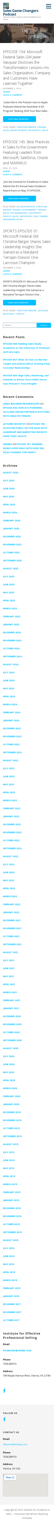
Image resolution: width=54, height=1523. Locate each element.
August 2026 (10, 472)
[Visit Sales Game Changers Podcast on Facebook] (4, 1391)
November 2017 (12, 1312)
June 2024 (9, 680)
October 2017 (11, 1320)
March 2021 (10, 992)
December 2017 (12, 1304)
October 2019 (11, 1128)
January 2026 (11, 528)
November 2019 (12, 1120)
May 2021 (8, 976)
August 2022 (10, 856)
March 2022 (10, 896)
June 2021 (9, 968)
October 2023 (11, 744)
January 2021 (11, 1008)
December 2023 (12, 728)
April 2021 (9, 984)
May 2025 (8, 592)
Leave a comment (13, 95)
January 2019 (11, 1200)
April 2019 (9, 1176)
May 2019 (8, 1168)
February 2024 (11, 712)
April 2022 (9, 888)
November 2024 (12, 640)
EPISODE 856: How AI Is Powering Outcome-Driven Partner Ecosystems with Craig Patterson (26, 411)
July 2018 (8, 1248)
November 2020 (12, 1024)
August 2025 (10, 568)
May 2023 (8, 784)
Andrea (7, 444)
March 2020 (10, 1088)
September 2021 (12, 944)
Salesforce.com (29, 216)
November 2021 (12, 928)
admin (6, 92)
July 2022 (8, 864)
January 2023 (11, 816)
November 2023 (12, 736)
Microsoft (34, 130)
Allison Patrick (26, 206)
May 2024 (8, 688)
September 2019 (12, 1136)
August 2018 (10, 1240)
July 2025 (8, 576)
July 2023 (8, 768)
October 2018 (11, 1224)
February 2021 (11, 1000)
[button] (49, 6)
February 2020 (11, 1096)
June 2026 (9, 488)
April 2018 (9, 1272)
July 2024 (8, 672)
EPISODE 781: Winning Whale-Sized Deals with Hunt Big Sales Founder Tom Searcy (23, 448)
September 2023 (12, 752)
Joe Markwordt (19, 213)
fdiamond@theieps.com (15, 1444)
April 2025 (9, 600)
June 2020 (9, 1064)
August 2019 (10, 1144)
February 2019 (11, 1192)
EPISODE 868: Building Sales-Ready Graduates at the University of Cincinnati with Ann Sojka (26, 347)
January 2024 (11, 720)
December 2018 (12, 1208)
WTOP (19, 219)
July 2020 (8, 1056)
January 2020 (11, 1104)
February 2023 (11, 808)
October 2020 (11, 1032)
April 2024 (9, 696)
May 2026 (8, 496)
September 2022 (12, 848)
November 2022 (12, 832)
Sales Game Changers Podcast (20, 12)
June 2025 (9, 584)
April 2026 (9, 504)
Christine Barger (26, 127)
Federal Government (24, 210)
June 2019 (9, 1160)
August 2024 (10, 664)
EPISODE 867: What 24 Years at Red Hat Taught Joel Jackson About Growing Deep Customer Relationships (26, 363)
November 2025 (12, 544)
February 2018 (11, 1288)
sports (20, 314)
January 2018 (11, 1296)
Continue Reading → (19, 119)
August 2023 (10, 760)
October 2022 (11, 840)
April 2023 (9, 792)
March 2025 (10, 608)
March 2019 (10, 1184)
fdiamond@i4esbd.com (17, 1350)
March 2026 (10, 512)
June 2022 (9, 872)
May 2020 (8, 1072)
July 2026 (8, 480)
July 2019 (8, 1152)
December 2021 (12, 920)
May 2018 (8, 1264)
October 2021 (11, 936)
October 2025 (11, 552)
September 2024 (12, 656)
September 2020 (12, 1040)
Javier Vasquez (18, 130)
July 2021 (8, 960)
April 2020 (9, 1080)
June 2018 (9, 1256)
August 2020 (10, 1048)
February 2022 (11, 904)
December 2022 (12, 824)
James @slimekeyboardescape (21, 403)
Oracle (7, 216)
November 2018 (12, 1216)
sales (45, 130)
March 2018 (10, 1280)
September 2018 (12, 1232)
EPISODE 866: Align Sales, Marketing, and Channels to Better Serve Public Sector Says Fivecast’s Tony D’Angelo (26, 379)
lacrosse (43, 310)
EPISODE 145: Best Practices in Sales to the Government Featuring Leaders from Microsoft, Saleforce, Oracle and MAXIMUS (26, 152)
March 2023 (10, 800)
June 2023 (9, 776)
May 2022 (8, 880)
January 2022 (11, 912)
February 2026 (11, 520)
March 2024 (10, 704)
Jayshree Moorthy (14, 423)
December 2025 (12, 536)
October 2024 (11, 648)
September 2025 (12, 560)
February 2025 (11, 616)
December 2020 (12, 1016)
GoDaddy (27, 1517)
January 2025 (11, 624)
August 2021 (10, 952)
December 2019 (12, 1112)
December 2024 (12, 632)
